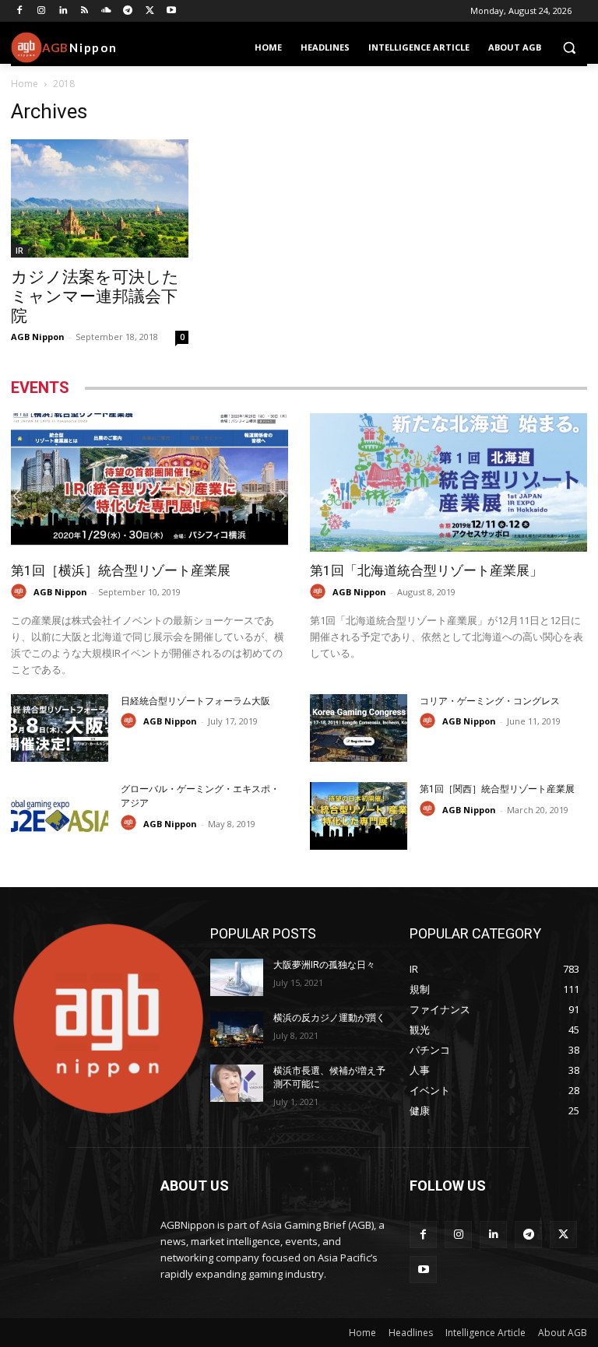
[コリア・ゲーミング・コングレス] (358, 728)
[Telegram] (128, 11)
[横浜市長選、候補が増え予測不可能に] (236, 1083)
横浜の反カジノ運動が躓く (329, 1017)
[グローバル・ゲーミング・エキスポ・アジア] (59, 816)
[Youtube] (172, 11)
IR (19, 250)
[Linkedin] (63, 11)
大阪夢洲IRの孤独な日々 (324, 964)
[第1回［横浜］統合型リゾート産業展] (149, 482)
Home (24, 83)
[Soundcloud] (106, 11)
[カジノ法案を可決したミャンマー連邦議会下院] (99, 198)
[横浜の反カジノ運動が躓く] (236, 1030)
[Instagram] (42, 11)
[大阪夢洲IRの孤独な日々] (236, 977)
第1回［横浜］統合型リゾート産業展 (120, 570)
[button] (569, 48)
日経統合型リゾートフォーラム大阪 (195, 701)
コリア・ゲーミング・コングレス (490, 701)
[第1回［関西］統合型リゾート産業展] (358, 816)
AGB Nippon (38, 336)
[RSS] (84, 11)
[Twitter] (150, 11)
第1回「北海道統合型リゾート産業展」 (426, 570)
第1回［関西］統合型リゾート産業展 (497, 789)
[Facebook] (20, 11)
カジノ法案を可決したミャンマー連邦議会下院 (95, 296)
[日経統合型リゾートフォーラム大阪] (59, 728)
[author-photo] (21, 592)
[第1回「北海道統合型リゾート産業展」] (448, 482)
